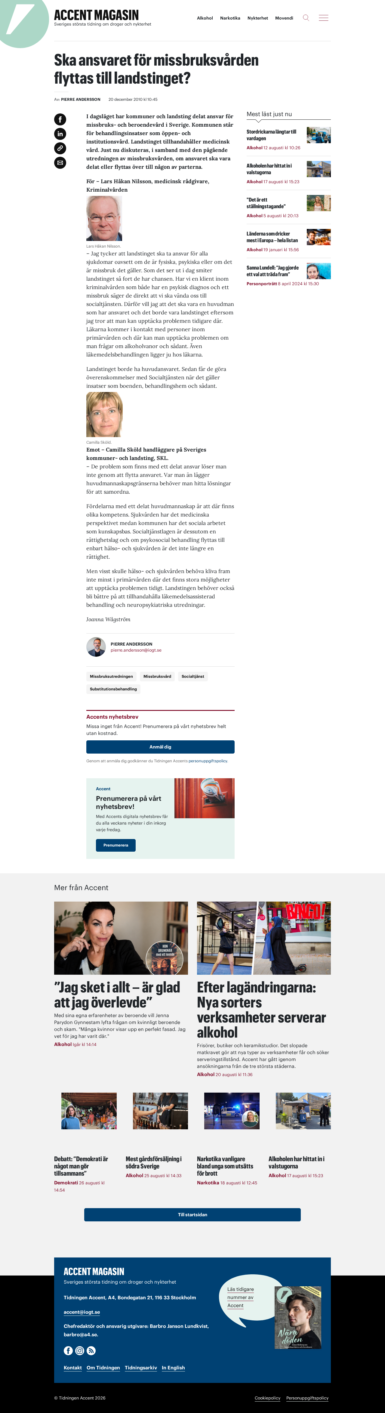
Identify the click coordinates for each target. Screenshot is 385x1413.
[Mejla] (60, 163)
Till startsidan (192, 1214)
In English (173, 1368)
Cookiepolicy (267, 1398)
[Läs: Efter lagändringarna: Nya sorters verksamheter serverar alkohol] (264, 938)
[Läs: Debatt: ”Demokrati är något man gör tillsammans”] (89, 1111)
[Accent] (94, 1271)
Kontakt (73, 1368)
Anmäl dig (160, 747)
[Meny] (323, 18)
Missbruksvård (157, 676)
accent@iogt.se (82, 1312)
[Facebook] (68, 1350)
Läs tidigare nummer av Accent (240, 1297)
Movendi (284, 18)
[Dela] (60, 134)
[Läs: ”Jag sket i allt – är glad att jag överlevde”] (121, 938)
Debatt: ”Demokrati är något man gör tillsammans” (81, 1166)
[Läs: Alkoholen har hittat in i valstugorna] (303, 1111)
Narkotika (230, 18)
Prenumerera (115, 845)
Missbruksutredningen (111, 676)
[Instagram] (79, 1350)
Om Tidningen (103, 1368)
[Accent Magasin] (96, 15)
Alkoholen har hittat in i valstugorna (297, 1162)
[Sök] (306, 17)
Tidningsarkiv (141, 1368)
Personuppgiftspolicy (307, 1398)
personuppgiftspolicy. (208, 761)
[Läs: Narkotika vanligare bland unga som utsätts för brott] (232, 1111)
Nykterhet (258, 18)
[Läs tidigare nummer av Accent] (298, 1317)
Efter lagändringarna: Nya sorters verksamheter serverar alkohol (261, 1009)
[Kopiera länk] (60, 148)
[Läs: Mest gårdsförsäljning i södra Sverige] (160, 1111)
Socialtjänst (193, 676)
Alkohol (205, 18)
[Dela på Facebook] (60, 119)
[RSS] (91, 1350)
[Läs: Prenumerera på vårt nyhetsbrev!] (204, 798)
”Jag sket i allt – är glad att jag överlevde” (117, 994)
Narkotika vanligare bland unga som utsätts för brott (225, 1166)
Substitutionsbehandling (113, 689)
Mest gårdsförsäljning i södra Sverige (154, 1162)
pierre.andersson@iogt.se (136, 650)
